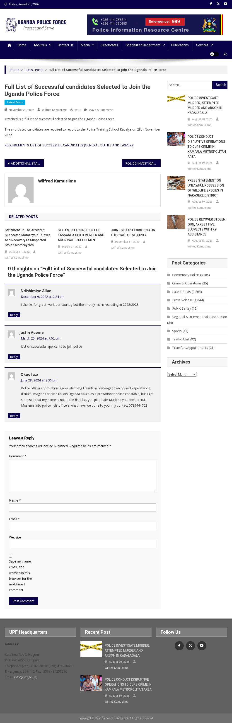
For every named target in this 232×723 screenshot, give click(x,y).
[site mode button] (214, 54)
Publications (180, 45)
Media (85, 45)
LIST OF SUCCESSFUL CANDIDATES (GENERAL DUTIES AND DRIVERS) (82, 145)
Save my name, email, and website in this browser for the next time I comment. (20, 575)
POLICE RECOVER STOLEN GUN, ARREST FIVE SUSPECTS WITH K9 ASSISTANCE (206, 227)
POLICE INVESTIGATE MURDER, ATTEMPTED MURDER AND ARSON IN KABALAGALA (205, 105)
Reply (14, 315)
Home (22, 45)
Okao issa (29, 374)
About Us (40, 45)
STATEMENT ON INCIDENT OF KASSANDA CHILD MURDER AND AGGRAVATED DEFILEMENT (81, 235)
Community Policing (186, 275)
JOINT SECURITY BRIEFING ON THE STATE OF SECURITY (133, 232)
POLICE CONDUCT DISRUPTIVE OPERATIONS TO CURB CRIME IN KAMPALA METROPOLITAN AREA (207, 146)
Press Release (182, 300)
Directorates (109, 45)
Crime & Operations (186, 283)
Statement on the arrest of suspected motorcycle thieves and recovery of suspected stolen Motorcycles (28, 237)
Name (15, 500)
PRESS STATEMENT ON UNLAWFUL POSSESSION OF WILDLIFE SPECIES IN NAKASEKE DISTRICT (206, 188)
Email (14, 519)
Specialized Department (143, 45)
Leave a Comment (100, 110)
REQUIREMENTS (17, 145)
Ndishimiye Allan (36, 290)
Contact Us (65, 45)
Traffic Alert (180, 339)
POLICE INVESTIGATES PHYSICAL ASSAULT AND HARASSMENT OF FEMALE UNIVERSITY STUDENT (143, 163)
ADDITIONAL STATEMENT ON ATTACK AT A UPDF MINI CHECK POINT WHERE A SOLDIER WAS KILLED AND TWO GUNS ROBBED (27, 163)
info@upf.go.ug (25, 677)
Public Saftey (181, 308)
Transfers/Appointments (190, 347)
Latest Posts (15, 102)
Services (202, 45)
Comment (18, 456)
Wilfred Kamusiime (54, 110)
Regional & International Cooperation (199, 317)
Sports (177, 331)
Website (15, 537)
